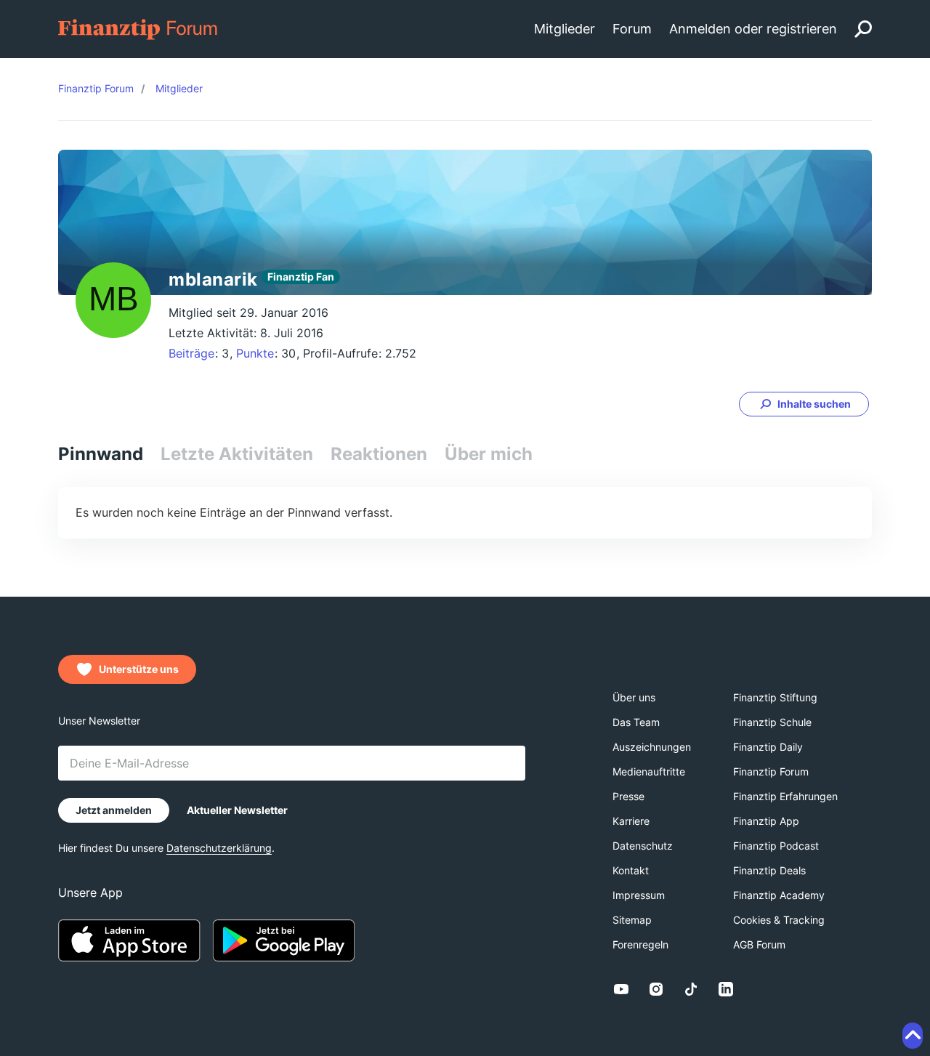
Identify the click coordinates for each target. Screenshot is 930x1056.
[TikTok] (691, 989)
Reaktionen (379, 453)
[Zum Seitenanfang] (912, 1036)
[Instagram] (656, 989)
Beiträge (191, 353)
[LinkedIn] (726, 989)
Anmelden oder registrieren (753, 28)
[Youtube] (621, 989)
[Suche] (863, 29)
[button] (804, 404)
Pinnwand (100, 453)
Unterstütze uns (139, 669)
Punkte (255, 353)
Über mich (489, 453)
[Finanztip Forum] (138, 28)
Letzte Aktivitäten (237, 453)
